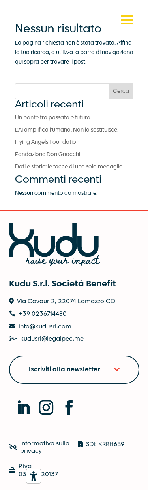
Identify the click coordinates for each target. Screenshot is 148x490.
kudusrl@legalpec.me (52, 339)
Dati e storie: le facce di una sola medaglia (69, 166)
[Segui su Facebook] (65, 403)
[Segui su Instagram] (42, 403)
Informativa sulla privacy (44, 447)
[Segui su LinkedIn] (19, 403)
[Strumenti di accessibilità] (33, 476)
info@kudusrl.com (45, 326)
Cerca (121, 91)
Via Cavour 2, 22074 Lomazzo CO (66, 301)
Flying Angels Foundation (47, 142)
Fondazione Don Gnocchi (47, 154)
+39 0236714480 (43, 314)
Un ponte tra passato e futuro (52, 117)
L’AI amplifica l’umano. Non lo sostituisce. (66, 130)
